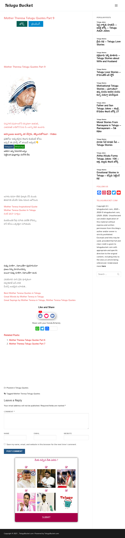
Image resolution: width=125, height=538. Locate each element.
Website (68, 433)
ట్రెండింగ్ (35, 24)
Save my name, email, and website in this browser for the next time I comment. (42, 444)
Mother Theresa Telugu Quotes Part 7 (27, 344)
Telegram (9, 147)
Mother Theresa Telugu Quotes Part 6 (27, 340)
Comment (9, 411)
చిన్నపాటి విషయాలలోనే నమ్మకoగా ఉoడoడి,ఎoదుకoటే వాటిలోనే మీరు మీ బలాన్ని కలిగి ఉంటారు (24, 125)
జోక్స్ (22, 24)
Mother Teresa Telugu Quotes (27, 394)
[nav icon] (116, 5)
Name (6, 433)
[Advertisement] (46, 47)
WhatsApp (19, 147)
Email (37, 433)
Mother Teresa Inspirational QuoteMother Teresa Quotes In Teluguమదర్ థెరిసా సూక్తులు (20, 210)
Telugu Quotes (21, 388)
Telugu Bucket (19, 5)
